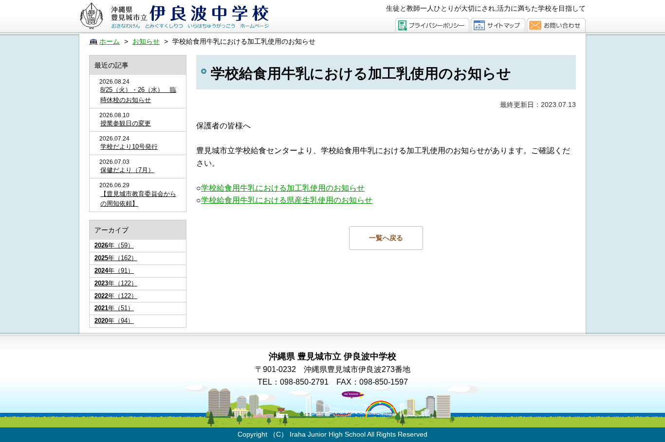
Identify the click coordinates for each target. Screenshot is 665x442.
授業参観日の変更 (125, 123)
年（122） (115, 283)
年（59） (114, 245)
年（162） (115, 258)
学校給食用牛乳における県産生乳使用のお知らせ (286, 200)
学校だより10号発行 (129, 146)
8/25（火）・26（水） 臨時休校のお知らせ (138, 95)
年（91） (114, 270)
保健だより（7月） (127, 170)
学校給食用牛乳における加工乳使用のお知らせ (283, 188)
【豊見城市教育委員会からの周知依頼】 (138, 199)
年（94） (114, 320)
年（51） (114, 308)
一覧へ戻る (386, 238)
